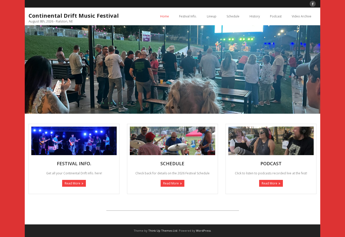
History (255, 16)
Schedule (233, 16)
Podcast (276, 16)
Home (164, 16)
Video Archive (301, 16)
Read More (72, 183)
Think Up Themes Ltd (162, 230)
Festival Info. (188, 16)
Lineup (211, 16)
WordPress (203, 230)
